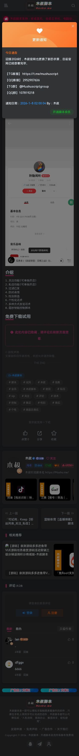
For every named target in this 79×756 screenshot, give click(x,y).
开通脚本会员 (62, 112)
